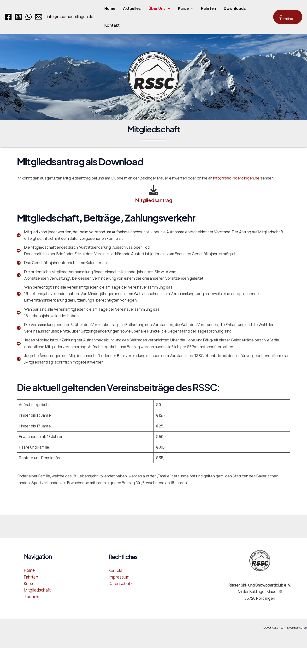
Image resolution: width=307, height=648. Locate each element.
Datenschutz (121, 583)
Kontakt (112, 25)
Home (109, 8)
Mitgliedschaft (37, 590)
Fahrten (208, 8)
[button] (167, 8)
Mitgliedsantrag (153, 200)
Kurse (183, 8)
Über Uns (156, 8)
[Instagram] (18, 16)
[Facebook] (8, 16)
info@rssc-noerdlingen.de (70, 16)
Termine (32, 596)
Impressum (119, 577)
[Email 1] (38, 16)
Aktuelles (132, 8)
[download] (153, 189)
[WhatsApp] (28, 16)
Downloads (235, 8)
